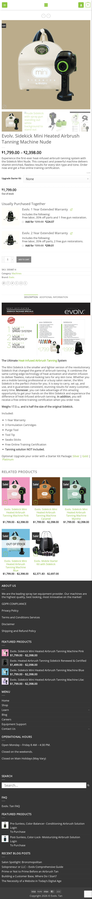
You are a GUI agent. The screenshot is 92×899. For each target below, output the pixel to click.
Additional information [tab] (53, 297)
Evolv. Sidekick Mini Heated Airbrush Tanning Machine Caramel (46, 514)
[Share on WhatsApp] (4, 283)
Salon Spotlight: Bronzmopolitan (22, 862)
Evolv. (12, 277)
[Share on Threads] (17, 283)
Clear (88, 173)
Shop (5, 705)
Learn (5, 710)
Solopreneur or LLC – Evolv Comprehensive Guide (32, 867)
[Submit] (88, 785)
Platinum (8, 459)
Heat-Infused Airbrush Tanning (37, 360)
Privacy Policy (10, 610)
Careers (6, 719)
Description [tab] (31, 297)
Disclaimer (8, 624)
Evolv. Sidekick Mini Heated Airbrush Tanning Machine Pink (16, 512)
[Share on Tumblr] (25, 283)
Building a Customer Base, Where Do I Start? (29, 876)
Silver (76, 456)
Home (5, 700)
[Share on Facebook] (8, 283)
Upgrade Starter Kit (11, 178)
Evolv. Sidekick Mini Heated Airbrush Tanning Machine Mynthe (76, 514)
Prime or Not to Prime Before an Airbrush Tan (30, 871)
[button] (4, 5)
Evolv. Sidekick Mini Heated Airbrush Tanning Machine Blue (15, 565)
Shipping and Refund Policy (19, 631)
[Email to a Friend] (21, 283)
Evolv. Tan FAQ (11, 806)
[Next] (86, 65)
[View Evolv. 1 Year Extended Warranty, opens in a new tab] (71, 209)
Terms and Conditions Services (21, 617)
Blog (4, 714)
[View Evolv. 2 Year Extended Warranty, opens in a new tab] (71, 233)
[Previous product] (48, 16)
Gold (85, 456)
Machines (16, 273)
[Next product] (43, 16)
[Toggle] (89, 710)
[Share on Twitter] (12, 283)
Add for (44, 221)
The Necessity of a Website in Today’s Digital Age (31, 881)
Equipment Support (14, 724)
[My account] (81, 5)
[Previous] (6, 65)
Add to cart (24, 259)
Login (13, 827)
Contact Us (8, 729)
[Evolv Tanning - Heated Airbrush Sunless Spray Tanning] (46, 5)
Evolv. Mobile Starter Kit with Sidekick (46, 562)
